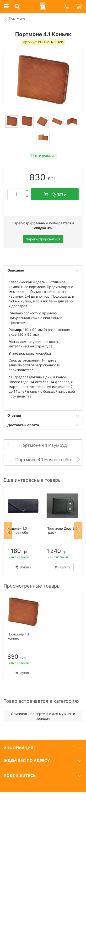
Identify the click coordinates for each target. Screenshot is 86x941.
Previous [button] (8, 530)
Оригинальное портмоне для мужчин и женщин (43, 716)
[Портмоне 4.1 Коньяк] (11, 121)
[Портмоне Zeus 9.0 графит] (62, 506)
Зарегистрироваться (43, 239)
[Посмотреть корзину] (79, 6)
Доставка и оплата (23, 425)
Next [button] (78, 530)
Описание (15, 270)
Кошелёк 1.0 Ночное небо (17, 530)
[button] (66, 6)
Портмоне (17, 18)
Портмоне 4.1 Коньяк (18, 636)
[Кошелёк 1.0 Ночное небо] (23, 506)
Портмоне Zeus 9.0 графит (62, 530)
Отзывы (14, 415)
